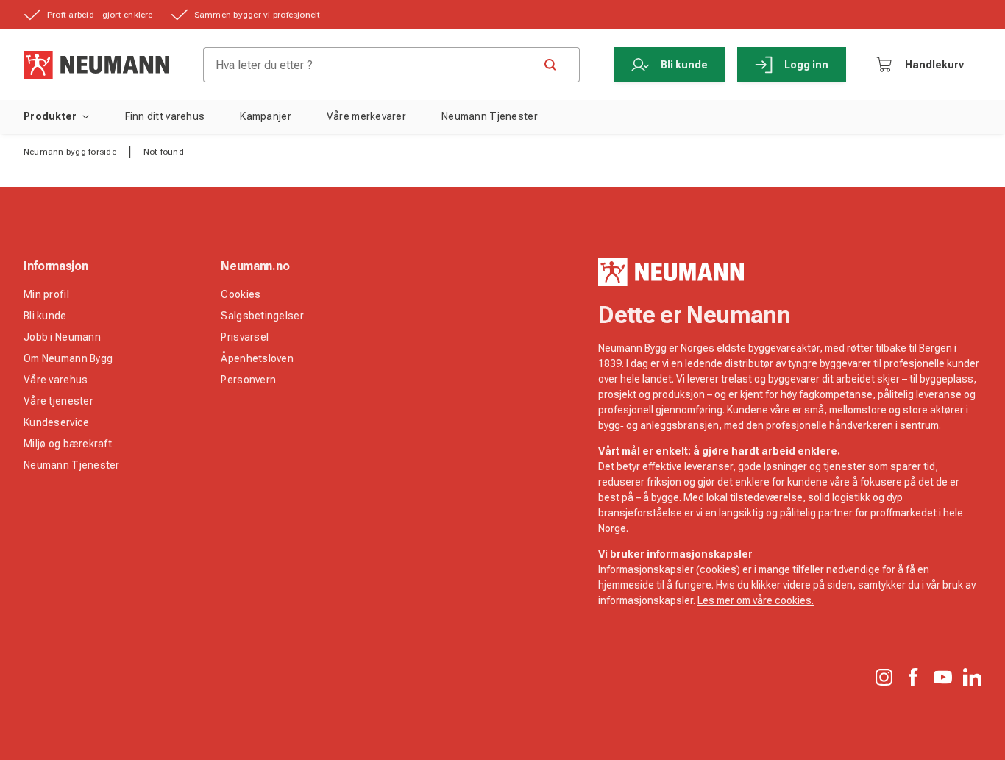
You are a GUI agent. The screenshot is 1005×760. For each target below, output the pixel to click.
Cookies (240, 294)
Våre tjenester (58, 401)
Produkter (50, 116)
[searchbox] (374, 65)
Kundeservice (56, 422)
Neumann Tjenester (72, 465)
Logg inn (806, 65)
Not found (163, 151)
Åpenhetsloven (257, 358)
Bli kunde (684, 65)
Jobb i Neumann (62, 337)
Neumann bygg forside (70, 151)
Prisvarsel (245, 337)
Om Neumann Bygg (68, 358)
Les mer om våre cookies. (755, 600)
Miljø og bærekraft (68, 444)
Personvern (248, 380)
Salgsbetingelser (262, 316)
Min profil (46, 294)
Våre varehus (56, 380)
